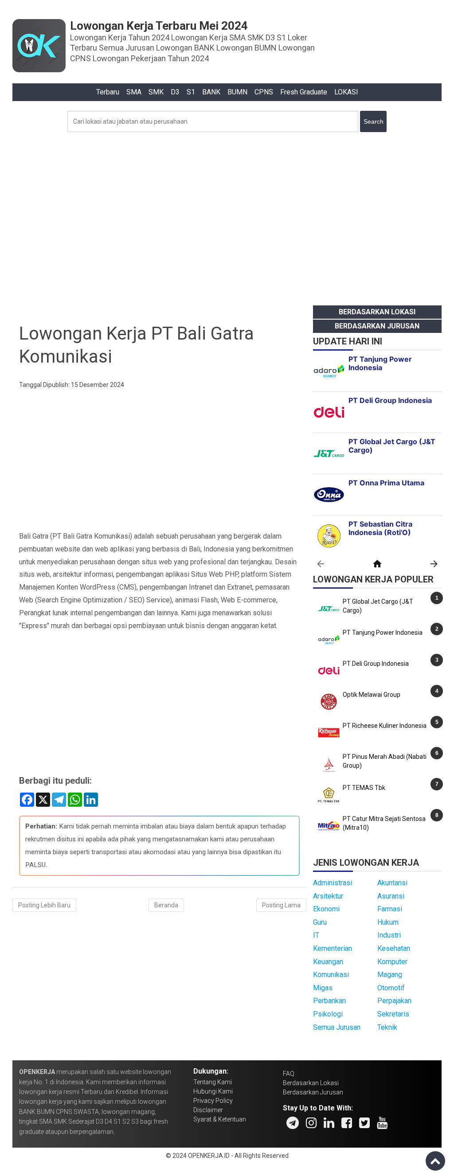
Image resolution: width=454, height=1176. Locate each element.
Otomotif (391, 988)
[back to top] (435, 1161)
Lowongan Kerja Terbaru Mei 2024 (159, 25)
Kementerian (332, 948)
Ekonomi (326, 909)
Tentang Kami (212, 1082)
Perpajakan (394, 1000)
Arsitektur (328, 896)
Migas (323, 988)
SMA (133, 92)
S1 (191, 92)
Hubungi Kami (213, 1091)
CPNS (263, 92)
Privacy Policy (213, 1100)
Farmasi (389, 909)
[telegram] (292, 1122)
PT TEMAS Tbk (364, 787)
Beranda (166, 905)
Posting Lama (281, 905)
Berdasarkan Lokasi (377, 312)
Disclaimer (208, 1109)
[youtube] (382, 1122)
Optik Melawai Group (371, 694)
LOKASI (346, 92)
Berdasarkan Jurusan (377, 326)
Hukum (388, 922)
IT (316, 935)
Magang (389, 974)
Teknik (387, 1027)
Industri (389, 935)
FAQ (288, 1073)
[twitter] (364, 1122)
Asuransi (390, 896)
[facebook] (347, 1122)
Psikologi (328, 1014)
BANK (211, 92)
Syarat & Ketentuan (219, 1119)
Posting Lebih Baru (44, 905)
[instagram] (311, 1122)
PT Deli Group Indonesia (376, 663)
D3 (175, 92)
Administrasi (332, 883)
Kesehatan (393, 948)
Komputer (392, 961)
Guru (320, 922)
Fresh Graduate (303, 92)
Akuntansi (392, 883)
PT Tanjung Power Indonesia (383, 632)
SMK (156, 92)
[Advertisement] (227, 216)
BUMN (237, 92)
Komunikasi (331, 974)
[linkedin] (329, 1122)
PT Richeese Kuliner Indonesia (385, 725)
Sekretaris (393, 1014)
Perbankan (329, 1000)
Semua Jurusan (336, 1027)
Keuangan (328, 961)
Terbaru (107, 92)
